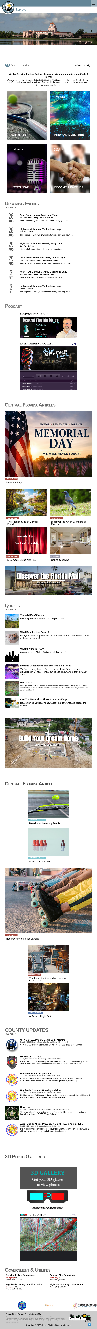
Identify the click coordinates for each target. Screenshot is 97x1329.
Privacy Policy (24, 1314)
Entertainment (36, 1013)
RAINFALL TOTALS (30, 1056)
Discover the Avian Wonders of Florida (68, 523)
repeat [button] (63, 376)
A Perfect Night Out (40, 1016)
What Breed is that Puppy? (34, 632)
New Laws (25, 1107)
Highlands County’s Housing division (40, 1090)
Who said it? (27, 682)
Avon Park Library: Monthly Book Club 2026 (43, 272)
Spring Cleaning (60, 559)
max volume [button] (33, 376)
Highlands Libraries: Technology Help (40, 229)
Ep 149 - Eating (32, 386)
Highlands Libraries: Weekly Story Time (41, 243)
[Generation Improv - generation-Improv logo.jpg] (68, 1305)
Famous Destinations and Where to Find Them (45, 665)
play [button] (45, 376)
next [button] (57, 376)
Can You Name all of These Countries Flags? (44, 699)
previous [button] (39, 376)
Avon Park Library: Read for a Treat (39, 215)
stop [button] (51, 376)
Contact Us (36, 1314)
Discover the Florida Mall (48, 576)
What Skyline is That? (32, 649)
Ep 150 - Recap (32, 383)
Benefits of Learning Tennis (44, 823)
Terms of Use (11, 1314)
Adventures (12, 479)
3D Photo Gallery (37, 1214)
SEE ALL (9, 207)
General (55, 556)
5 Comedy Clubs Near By (21, 559)
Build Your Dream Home (48, 738)
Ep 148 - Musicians (33, 389)
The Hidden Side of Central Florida (22, 523)
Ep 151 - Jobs (31, 381)
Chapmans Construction (48, 745)
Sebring (20, 9)
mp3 (71, 381)
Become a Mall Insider (48, 583)
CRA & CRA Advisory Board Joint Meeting (43, 1040)
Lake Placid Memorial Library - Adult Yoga (42, 257)
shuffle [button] (68, 376)
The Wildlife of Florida (32, 615)
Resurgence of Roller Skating (22, 938)
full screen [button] (72, 376)
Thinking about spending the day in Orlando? (47, 979)
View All (72, 344)
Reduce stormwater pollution (36, 1073)
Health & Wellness (37, 820)
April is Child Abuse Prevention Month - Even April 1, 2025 (51, 1124)
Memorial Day (14, 482)
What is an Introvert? (41, 861)
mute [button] (23, 376)
